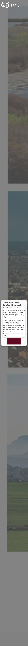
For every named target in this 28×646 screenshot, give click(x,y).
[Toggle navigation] (24, 5)
